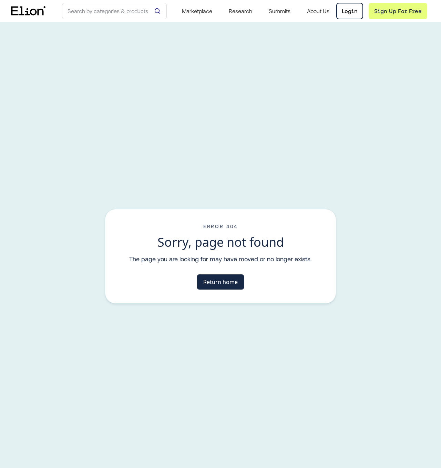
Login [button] (350, 11)
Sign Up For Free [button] (398, 11)
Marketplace (197, 11)
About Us (318, 11)
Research (240, 11)
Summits (279, 11)
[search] (114, 11)
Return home (220, 282)
